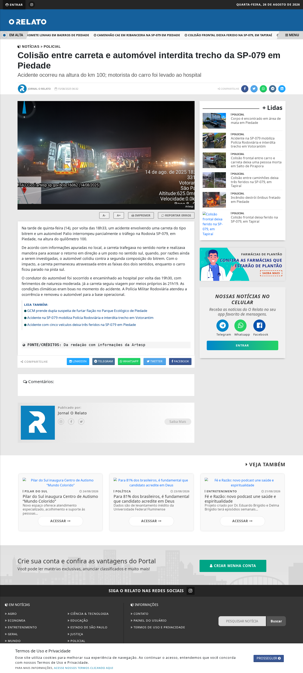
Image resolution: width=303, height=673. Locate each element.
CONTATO (140, 614)
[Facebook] (71, 421)
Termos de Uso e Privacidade (159, 627)
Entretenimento (22, 627)
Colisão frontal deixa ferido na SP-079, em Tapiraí (223, 35)
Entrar (16, 5)
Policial (77, 641)
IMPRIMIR (142, 215)
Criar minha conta (234, 565)
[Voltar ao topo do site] (296, 404)
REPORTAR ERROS (177, 215)
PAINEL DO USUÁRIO (150, 620)
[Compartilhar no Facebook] (244, 88)
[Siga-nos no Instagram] (191, 591)
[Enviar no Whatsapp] (263, 88)
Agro (12, 614)
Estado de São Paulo (88, 627)
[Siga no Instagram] (31, 4)
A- (104, 215)
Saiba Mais (177, 421)
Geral (12, 634)
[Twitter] (81, 421)
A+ (119, 215)
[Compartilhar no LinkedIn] (281, 88)
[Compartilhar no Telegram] (272, 88)
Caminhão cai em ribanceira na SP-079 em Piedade (132, 35)
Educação (78, 620)
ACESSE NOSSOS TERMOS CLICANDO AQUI (83, 668)
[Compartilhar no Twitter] (254, 88)
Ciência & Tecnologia (89, 614)
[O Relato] (38, 19)
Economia (16, 620)
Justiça (76, 634)
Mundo (14, 641)
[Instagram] (61, 421)
